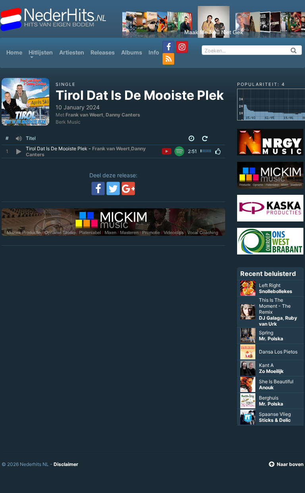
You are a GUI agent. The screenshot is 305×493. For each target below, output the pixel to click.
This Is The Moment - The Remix (275, 306)
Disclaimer (66, 464)
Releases (103, 52)
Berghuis (268, 398)
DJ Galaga (271, 318)
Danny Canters (123, 115)
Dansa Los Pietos (278, 352)
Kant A (266, 365)
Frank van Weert (84, 115)
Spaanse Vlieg (275, 414)
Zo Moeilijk (271, 371)
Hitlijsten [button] (41, 52)
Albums (131, 52)
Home (15, 52)
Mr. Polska (271, 339)
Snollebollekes (275, 291)
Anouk (266, 387)
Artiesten (71, 52)
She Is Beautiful (276, 381)
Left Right (269, 285)
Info (154, 52)
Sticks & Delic (275, 420)
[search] (294, 50)
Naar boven (290, 464)
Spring (266, 333)
